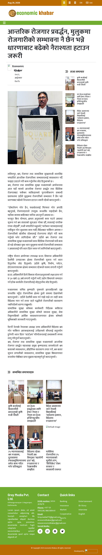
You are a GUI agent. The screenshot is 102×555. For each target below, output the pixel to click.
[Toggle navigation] (4, 23)
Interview (83, 509)
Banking (63, 501)
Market (63, 509)
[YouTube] (75, 3)
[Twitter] (69, 3)
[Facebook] (64, 3)
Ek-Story (82, 505)
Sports (63, 518)
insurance (64, 505)
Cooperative (65, 514)
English (82, 514)
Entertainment (85, 501)
